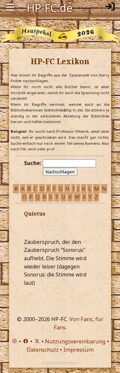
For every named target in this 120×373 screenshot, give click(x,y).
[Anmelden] (110, 7)
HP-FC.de (50, 7)
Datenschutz (43, 349)
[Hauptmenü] (10, 7)
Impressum (78, 349)
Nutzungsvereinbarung (75, 341)
